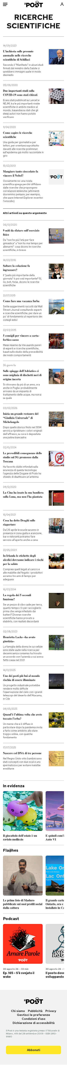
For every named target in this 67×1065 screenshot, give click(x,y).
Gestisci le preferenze (33, 1015)
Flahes (10, 850)
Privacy (50, 1011)
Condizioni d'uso (33, 1019)
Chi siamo (18, 1011)
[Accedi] (62, 4)
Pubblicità (35, 1011)
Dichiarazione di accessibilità (34, 1023)
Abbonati (33, 1050)
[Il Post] (33, 4)
